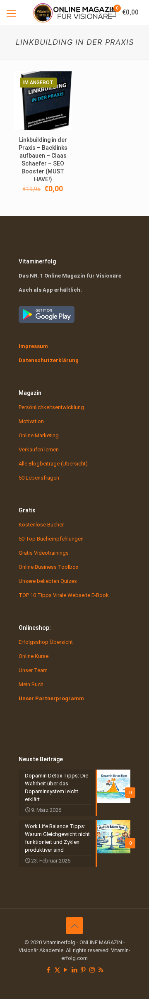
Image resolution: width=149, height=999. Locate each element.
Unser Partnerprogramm (51, 698)
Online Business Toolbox (48, 567)
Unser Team (33, 670)
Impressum (33, 346)
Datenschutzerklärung (49, 360)
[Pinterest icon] (83, 970)
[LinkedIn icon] (75, 970)
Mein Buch (31, 684)
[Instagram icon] (92, 970)
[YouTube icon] (66, 970)
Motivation (31, 421)
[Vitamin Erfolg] (74, 12)
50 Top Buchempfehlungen (51, 539)
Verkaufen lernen (39, 449)
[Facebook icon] (49, 970)
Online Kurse (33, 656)
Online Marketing (39, 435)
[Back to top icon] (74, 925)
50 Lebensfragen (39, 478)
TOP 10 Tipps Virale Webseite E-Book (64, 595)
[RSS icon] (101, 970)
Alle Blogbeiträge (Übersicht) (53, 464)
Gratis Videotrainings (44, 553)
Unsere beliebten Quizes (48, 581)
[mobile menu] (11, 12)
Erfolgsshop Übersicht (46, 642)
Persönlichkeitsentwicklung (51, 407)
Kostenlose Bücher (41, 524)
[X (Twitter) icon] (57, 970)
